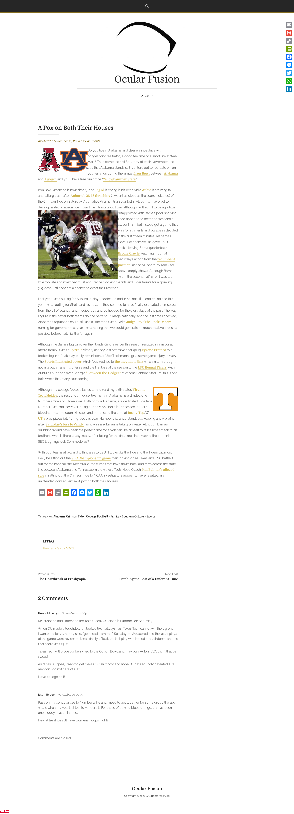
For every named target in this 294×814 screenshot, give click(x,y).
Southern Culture (133, 516)
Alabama (171, 173)
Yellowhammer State (119, 179)
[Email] (289, 25)
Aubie (146, 190)
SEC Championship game (91, 458)
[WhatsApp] (289, 81)
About (147, 96)
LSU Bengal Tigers (152, 367)
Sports (151, 516)
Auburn (50, 179)
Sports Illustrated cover (63, 362)
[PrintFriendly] (289, 49)
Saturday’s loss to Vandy (65, 424)
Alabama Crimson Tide (69, 516)
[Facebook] (289, 57)
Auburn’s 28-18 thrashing (90, 196)
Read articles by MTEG (58, 548)
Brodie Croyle (129, 253)
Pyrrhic (76, 350)
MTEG (46, 141)
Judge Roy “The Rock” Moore (149, 322)
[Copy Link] (289, 41)
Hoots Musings (48, 613)
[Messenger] (289, 65)
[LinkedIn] (289, 89)
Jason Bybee (46, 694)
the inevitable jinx (129, 362)
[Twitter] (289, 73)
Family (115, 516)
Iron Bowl (142, 173)
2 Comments (91, 141)
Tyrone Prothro (154, 350)
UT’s (41, 418)
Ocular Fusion (147, 79)
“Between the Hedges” (103, 373)
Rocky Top (136, 413)
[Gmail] (289, 33)
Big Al (99, 190)
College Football (97, 516)
